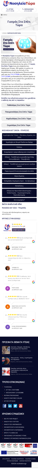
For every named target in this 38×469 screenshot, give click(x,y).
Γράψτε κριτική (17, 230)
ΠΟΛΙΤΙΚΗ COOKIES (30, 459)
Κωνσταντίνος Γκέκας (25, 351)
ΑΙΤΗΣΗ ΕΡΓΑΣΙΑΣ (9, 401)
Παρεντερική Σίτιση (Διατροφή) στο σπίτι (19, 171)
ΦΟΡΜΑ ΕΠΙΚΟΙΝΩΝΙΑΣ (11, 395)
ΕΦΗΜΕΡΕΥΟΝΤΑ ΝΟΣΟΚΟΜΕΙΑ (14, 427)
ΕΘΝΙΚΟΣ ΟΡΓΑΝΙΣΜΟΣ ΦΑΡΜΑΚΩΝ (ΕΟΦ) (17, 438)
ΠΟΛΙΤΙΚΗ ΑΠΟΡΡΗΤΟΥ (17, 459)
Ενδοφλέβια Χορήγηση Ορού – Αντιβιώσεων (19, 181)
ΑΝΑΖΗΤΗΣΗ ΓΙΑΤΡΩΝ (11, 421)
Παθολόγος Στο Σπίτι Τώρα (18, 105)
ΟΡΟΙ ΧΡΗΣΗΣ (6, 459)
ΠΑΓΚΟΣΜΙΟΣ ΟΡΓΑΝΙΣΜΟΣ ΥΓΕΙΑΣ (15, 435)
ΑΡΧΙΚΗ (4, 33)
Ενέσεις (19, 147)
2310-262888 (5, 76)
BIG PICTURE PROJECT (11, 419)
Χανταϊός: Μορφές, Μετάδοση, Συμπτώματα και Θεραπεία (20, 348)
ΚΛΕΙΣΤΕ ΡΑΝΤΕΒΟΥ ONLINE (13, 398)
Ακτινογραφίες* (19, 200)
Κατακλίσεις (19, 186)
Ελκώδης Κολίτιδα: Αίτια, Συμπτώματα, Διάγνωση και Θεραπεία (19, 370)
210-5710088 (15, 74)
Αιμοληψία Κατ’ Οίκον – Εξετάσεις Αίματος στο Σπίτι (19, 136)
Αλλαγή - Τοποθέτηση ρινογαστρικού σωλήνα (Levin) (19, 165)
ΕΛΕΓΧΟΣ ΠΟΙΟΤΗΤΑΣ (25, 461)
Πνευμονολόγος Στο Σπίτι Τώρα (18, 112)
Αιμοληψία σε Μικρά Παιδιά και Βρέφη (19, 142)
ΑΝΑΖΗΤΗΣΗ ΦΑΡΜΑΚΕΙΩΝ (12, 424)
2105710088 (15, 390)
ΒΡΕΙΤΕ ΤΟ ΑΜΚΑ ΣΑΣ (11, 433)
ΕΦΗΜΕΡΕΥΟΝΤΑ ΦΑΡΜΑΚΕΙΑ (13, 430)
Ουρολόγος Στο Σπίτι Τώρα (18, 125)
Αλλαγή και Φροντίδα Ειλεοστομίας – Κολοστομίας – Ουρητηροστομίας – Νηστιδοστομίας (19, 193)
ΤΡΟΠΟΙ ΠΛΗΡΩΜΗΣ (12, 461)
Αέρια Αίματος (19, 176)
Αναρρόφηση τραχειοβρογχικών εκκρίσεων (19, 152)
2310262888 (19, 392)
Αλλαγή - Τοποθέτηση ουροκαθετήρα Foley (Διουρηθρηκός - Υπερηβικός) (19, 158)
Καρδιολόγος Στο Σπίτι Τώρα (18, 118)
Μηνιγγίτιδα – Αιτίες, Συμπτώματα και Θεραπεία (21, 358)
